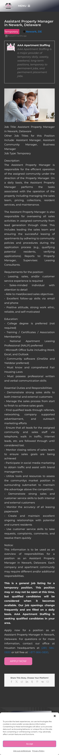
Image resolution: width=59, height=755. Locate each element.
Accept (29, 744)
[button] (54, 716)
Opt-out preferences (22, 751)
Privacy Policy (38, 751)
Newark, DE (34, 31)
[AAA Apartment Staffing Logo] (8, 4)
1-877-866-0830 (38, 652)
